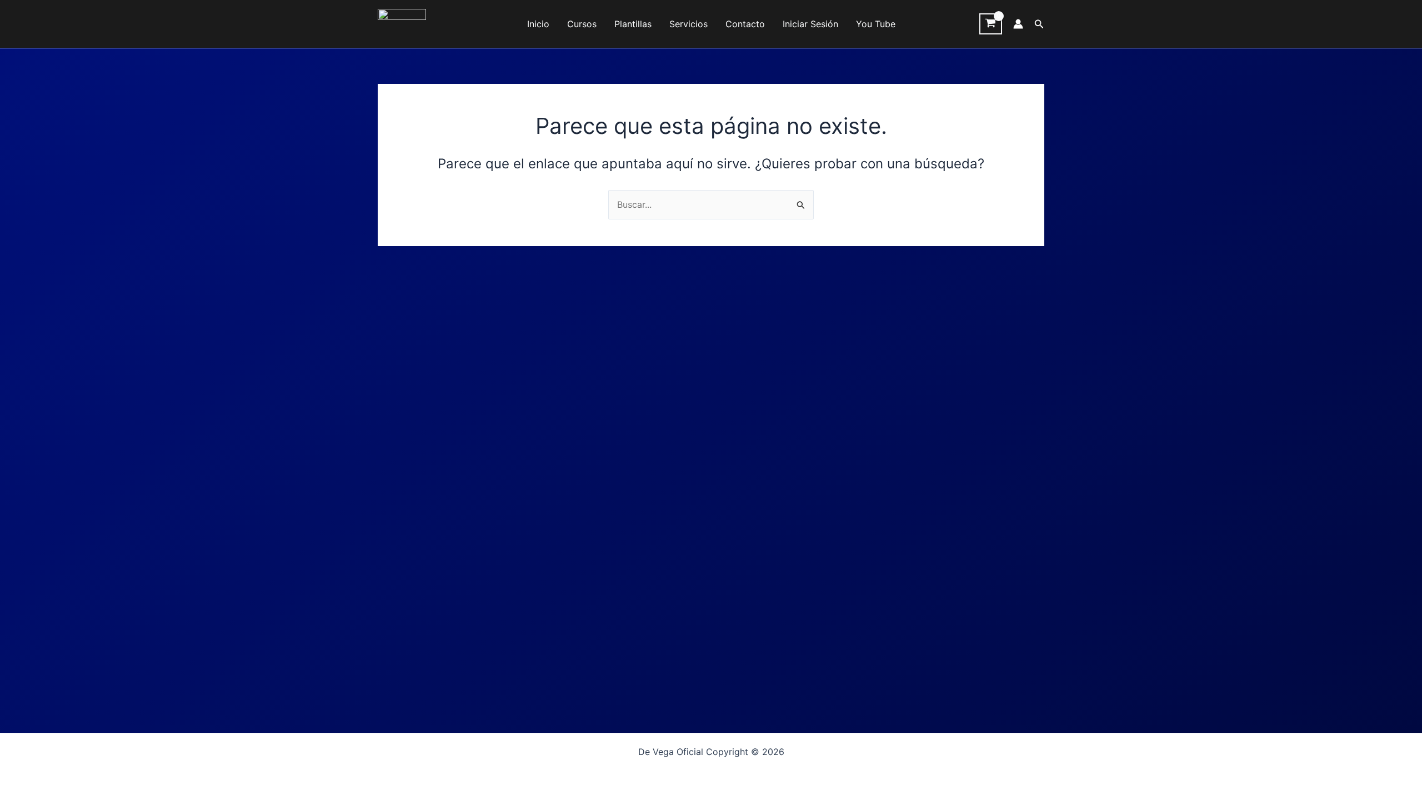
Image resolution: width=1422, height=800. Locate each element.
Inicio (538, 23)
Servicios (688, 23)
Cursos (582, 23)
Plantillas (633, 23)
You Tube (875, 23)
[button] (1039, 24)
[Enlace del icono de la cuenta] (1018, 24)
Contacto (745, 23)
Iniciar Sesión (810, 23)
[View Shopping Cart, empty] (990, 23)
